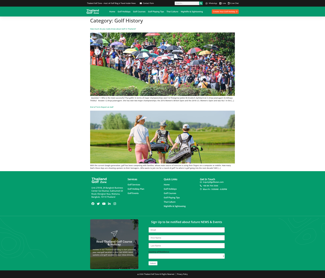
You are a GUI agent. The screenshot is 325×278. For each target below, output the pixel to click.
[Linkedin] (109, 203)
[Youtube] (103, 203)
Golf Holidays (124, 11)
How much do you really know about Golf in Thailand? (113, 29)
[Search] (201, 3)
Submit (153, 263)
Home (112, 11)
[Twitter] (98, 203)
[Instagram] (114, 203)
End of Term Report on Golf (101, 107)
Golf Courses (139, 11)
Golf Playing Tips (156, 11)
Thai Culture (172, 11)
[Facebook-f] (92, 203)
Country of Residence (159, 252)
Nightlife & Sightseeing (192, 11)
